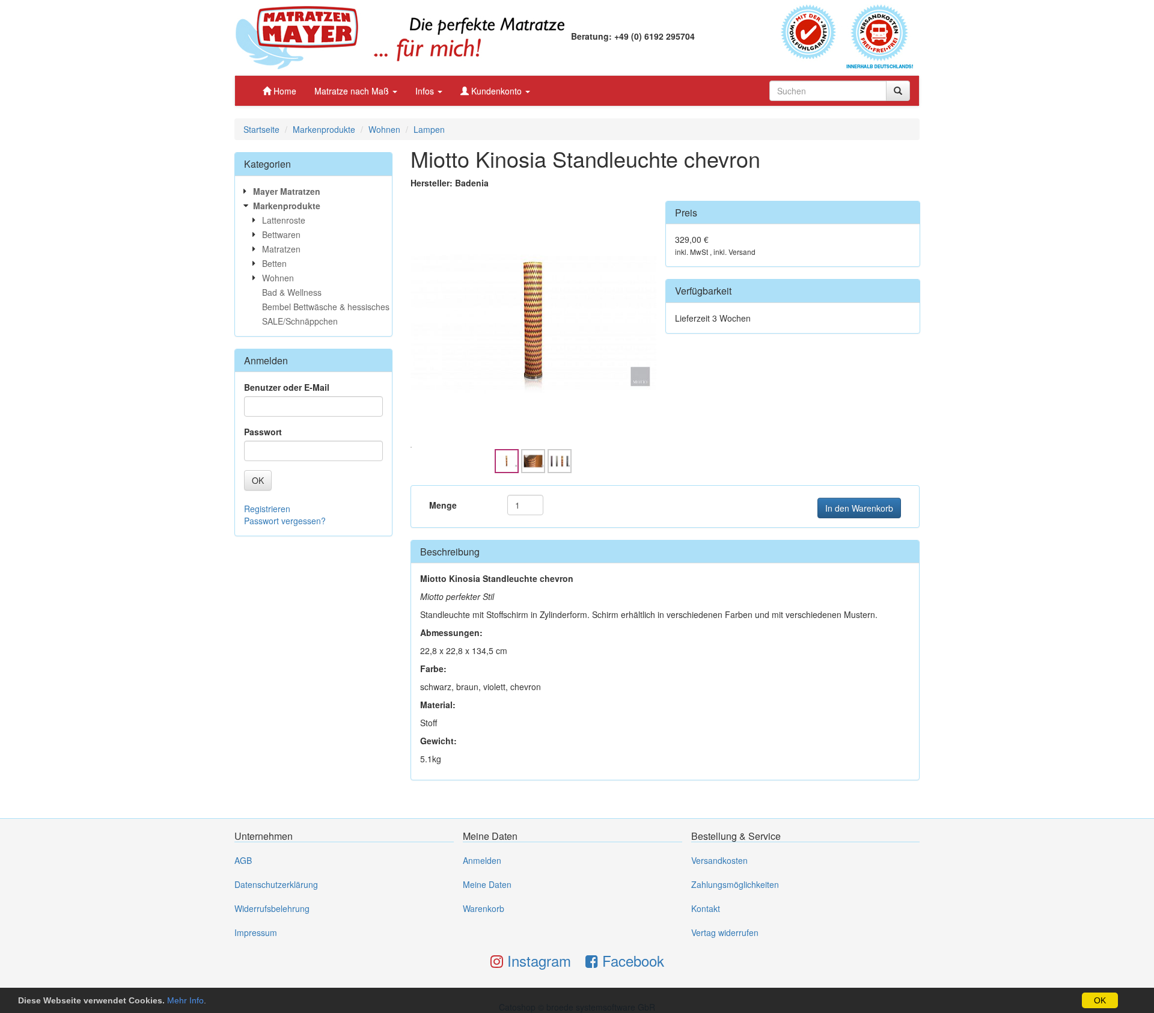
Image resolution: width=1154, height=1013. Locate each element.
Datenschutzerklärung (276, 884)
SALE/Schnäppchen (300, 321)
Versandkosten (719, 860)
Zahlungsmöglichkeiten (735, 884)
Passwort (263, 432)
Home (283, 91)
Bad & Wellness (292, 292)
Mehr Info (185, 1000)
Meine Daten (487, 884)
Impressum (255, 932)
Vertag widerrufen (725, 932)
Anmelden (482, 860)
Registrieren (267, 509)
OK (1100, 1000)
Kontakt (705, 908)
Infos (425, 91)
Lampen (429, 129)
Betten (274, 263)
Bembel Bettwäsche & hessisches (325, 306)
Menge (443, 505)
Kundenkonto (496, 91)
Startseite (261, 129)
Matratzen (281, 249)
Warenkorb (483, 908)
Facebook (631, 960)
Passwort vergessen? (285, 521)
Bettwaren (281, 234)
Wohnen (384, 129)
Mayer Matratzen (286, 191)
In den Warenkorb (859, 508)
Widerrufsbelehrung (272, 908)
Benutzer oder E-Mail (286, 387)
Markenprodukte (324, 129)
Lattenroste (283, 220)
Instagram (537, 960)
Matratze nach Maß (352, 91)
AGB (243, 860)
